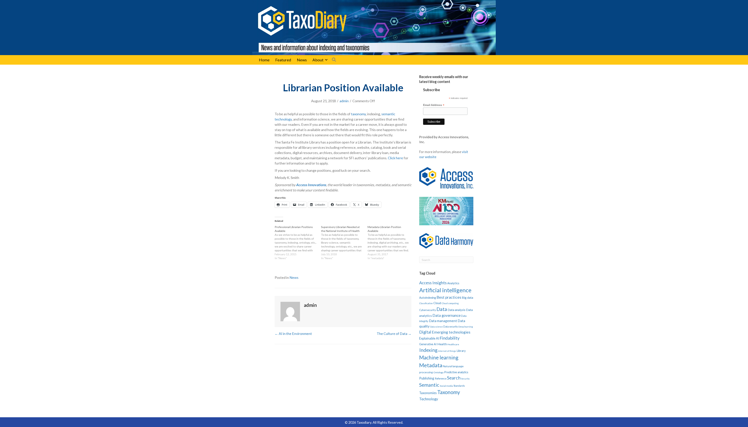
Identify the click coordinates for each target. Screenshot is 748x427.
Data (442, 309)
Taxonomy (448, 392)
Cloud (437, 303)
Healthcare (453, 344)
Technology (428, 399)
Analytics (453, 283)
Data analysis (456, 310)
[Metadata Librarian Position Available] (391, 242)
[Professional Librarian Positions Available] (298, 242)
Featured (283, 59)
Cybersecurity (427, 310)
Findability (450, 338)
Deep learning (465, 326)
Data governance (446, 315)
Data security (450, 326)
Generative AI (428, 344)
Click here (395, 158)
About (318, 59)
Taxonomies (428, 393)
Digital (425, 331)
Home (264, 59)
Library (461, 350)
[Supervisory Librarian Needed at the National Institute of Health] (344, 242)
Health (442, 344)
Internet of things (447, 351)
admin (344, 101)
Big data (467, 297)
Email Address (433, 105)
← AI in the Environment (293, 333)
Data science (436, 326)
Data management (443, 321)
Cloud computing (450, 303)
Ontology (438, 372)
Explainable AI (429, 338)
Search (453, 377)
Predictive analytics (456, 372)
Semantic (429, 385)
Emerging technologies (451, 332)
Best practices (449, 297)
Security (465, 378)
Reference (440, 378)
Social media (446, 385)
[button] (326, 59)
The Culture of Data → (394, 333)
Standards (459, 385)
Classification (426, 303)
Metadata (430, 365)
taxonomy (358, 114)
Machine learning (438, 357)
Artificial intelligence (445, 290)
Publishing (426, 378)
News (302, 59)
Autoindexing (427, 297)
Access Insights (433, 282)
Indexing (428, 350)
